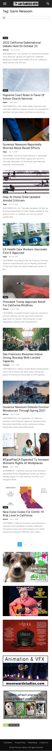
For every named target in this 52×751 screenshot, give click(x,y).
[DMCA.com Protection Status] (11, 726)
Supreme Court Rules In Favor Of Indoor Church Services (24, 96)
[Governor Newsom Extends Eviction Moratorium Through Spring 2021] (26, 392)
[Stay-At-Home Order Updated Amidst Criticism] (26, 181)
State (5, 90)
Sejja (5, 152)
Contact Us (44, 742)
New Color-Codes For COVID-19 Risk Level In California (23, 513)
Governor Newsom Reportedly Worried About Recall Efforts (22, 146)
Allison (5, 309)
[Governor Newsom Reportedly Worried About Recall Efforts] (26, 129)
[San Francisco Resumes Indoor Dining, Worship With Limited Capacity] (26, 339)
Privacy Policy (20, 742)
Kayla (5, 102)
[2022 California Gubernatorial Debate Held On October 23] (26, 27)
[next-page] (31, 544)
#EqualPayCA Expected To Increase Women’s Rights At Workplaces (26, 461)
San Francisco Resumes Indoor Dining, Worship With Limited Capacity (23, 358)
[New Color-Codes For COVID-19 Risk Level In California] (26, 496)
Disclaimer (8, 742)
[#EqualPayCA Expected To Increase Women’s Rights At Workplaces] (26, 444)
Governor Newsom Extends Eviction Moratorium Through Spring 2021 (26, 408)
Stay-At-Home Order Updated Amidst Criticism (21, 198)
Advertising (32, 742)
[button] (4, 4)
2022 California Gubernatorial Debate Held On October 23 (22, 44)
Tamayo (6, 365)
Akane (5, 467)
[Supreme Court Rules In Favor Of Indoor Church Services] (26, 80)
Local (5, 38)
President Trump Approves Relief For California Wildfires (24, 303)
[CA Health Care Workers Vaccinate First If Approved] (26, 234)
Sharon (6, 50)
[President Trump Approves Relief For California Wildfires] (26, 286)
